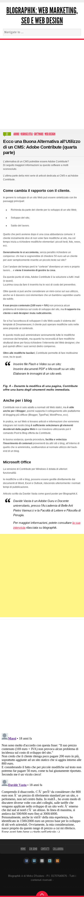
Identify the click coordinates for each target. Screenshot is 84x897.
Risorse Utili (27, 134)
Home (23, 849)
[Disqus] (42, 673)
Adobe (16, 134)
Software (38, 134)
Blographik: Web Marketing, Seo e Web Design (42, 15)
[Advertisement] (42, 83)
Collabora (58, 849)
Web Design (50, 134)
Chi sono (33, 849)
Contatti (45, 849)
